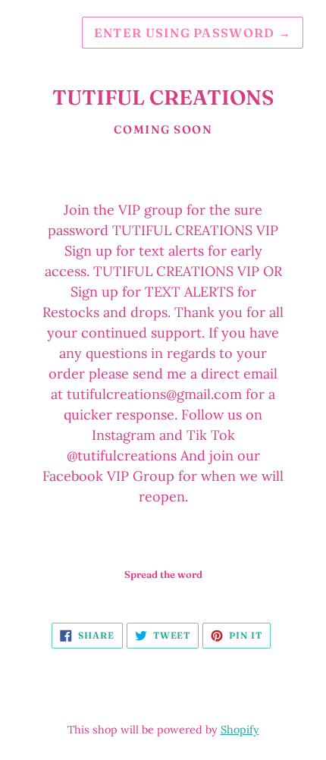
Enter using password (192, 32)
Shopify (240, 729)
